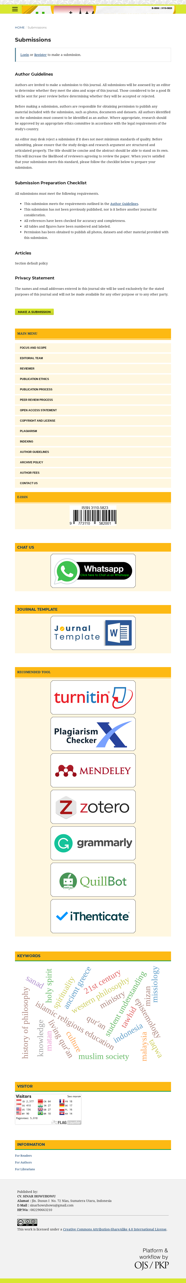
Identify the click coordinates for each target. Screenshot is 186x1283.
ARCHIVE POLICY (31, 462)
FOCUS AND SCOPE (33, 347)
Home (20, 27)
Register (40, 55)
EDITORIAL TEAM (31, 358)
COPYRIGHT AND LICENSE (37, 420)
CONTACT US (29, 483)
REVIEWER (27, 368)
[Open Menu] (15, 9)
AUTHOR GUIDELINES (34, 452)
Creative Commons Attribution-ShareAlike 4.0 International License (114, 1229)
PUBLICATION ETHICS (34, 379)
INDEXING (26, 441)
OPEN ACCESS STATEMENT (38, 410)
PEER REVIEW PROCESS (36, 399)
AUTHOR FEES (29, 472)
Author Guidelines (124, 204)
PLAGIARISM (28, 431)
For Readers (23, 1155)
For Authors (23, 1162)
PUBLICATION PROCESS (36, 389)
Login (24, 55)
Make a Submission (34, 312)
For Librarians (25, 1169)
